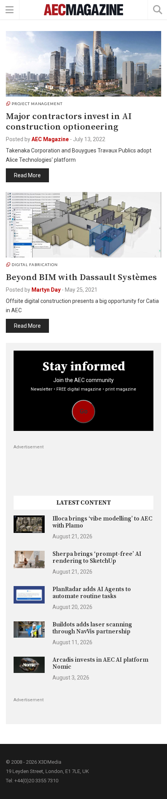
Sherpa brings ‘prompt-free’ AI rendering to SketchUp (96, 557)
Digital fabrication (35, 264)
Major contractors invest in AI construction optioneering (69, 122)
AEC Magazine (50, 139)
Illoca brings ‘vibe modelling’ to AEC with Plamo (102, 522)
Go (84, 411)
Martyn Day (46, 290)
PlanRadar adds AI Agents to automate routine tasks (91, 593)
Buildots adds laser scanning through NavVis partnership (92, 628)
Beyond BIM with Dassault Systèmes (81, 277)
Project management (37, 103)
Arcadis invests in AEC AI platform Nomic (100, 663)
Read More (27, 175)
